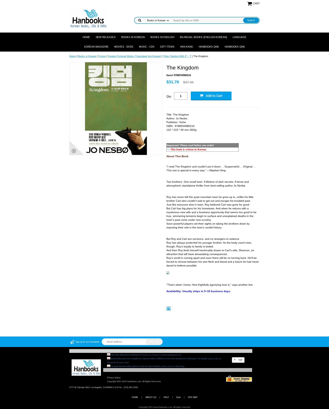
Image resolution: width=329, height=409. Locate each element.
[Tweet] (168, 309)
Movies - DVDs (123, 46)
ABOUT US (150, 397)
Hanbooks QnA (209, 46)
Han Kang (186, 46)
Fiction (102, 56)
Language (239, 37)
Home (86, 37)
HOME (135, 397)
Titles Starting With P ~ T (177, 56)
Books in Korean (133, 37)
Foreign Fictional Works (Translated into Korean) (134, 56)
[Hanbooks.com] (88, 18)
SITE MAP (192, 397)
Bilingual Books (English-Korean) (203, 37)
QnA (178, 397)
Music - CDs (146, 46)
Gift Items (167, 46)
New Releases (106, 37)
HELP (166, 397)
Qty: (169, 96)
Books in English (162, 37)
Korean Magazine (96, 46)
